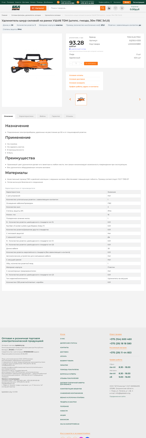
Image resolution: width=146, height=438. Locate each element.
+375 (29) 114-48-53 (29, 363)
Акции (63, 415)
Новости (18, 2)
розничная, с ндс (76, 38)
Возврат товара (66, 361)
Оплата (32, 2)
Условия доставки (77, 79)
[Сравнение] (109, 8)
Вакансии (64, 419)
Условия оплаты (76, 75)
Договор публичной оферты (72, 383)
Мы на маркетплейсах (69, 424)
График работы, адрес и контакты (83, 86)
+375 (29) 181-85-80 (33, 380)
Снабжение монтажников (71, 393)
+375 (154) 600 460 (121, 339)
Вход (127, 2)
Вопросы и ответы (68, 374)
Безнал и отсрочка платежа (72, 397)
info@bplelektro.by (8, 365)
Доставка (25, 2)
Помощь (40, 2)
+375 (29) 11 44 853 (121, 352)
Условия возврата (77, 83)
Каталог (39, 8)
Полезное (10, 2)
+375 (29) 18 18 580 (120, 343)
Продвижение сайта (117, 396)
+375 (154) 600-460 (19, 380)
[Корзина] (122, 8)
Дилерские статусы (68, 343)
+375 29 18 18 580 (67, 3)
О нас (4, 2)
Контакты (117, 2)
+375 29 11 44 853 (87, 3)
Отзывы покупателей (69, 378)
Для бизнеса (48, 2)
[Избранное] (115, 8)
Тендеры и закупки (68, 402)
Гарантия (64, 365)
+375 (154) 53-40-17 (27, 375)
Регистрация (138, 2)
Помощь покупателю (69, 369)
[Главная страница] (16, 8)
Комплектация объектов (71, 389)
